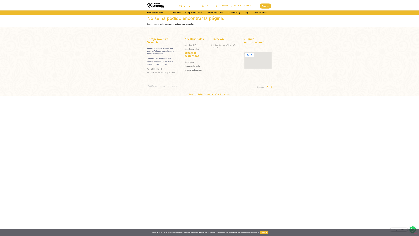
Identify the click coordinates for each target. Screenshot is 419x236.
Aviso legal (193, 94)
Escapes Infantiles (155, 12)
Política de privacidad (222, 94)
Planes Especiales (214, 12)
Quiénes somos (260, 12)
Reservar (265, 6)
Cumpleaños (175, 12)
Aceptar (264, 232)
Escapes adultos (192, 12)
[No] (415, 233)
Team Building (234, 12)
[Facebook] (267, 87)
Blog (246, 12)
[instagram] (271, 86)
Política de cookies (205, 94)
